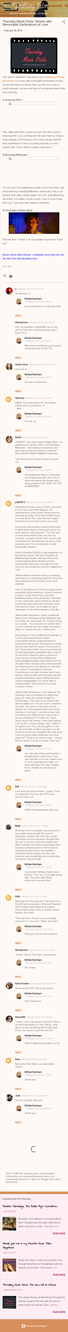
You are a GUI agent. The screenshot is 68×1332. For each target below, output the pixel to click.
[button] (63, 22)
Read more (59, 1233)
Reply (18, 315)
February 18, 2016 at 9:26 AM (35, 437)
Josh (17, 1095)
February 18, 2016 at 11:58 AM (35, 826)
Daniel (18, 437)
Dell (17, 786)
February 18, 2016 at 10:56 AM (33, 786)
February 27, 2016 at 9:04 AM (34, 1096)
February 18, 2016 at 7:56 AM (38, 398)
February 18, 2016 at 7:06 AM (42, 322)
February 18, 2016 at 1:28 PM (38, 302)
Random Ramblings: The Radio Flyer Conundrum (30, 1206)
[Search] (63, 6)
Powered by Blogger (36, 1326)
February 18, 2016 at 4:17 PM (34, 896)
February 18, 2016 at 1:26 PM (38, 805)
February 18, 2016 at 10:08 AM (39, 502)
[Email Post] (11, 277)
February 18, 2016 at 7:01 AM (31, 289)
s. (16, 288)
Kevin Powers (22, 983)
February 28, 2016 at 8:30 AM (38, 1108)
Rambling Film (29, 7)
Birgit (17, 825)
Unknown (20, 398)
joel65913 (20, 502)
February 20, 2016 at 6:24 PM (33, 1059)
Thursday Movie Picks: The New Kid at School (29, 1285)
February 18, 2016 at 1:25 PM (38, 867)
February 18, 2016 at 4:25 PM (42, 950)
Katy (17, 1059)
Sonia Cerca (21, 364)
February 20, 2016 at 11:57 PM (39, 1075)
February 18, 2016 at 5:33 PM (43, 983)
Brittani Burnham (33, 298)
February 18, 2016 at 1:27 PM (38, 749)
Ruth (17, 896)
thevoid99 (20, 1017)
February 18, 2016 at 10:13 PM (39, 929)
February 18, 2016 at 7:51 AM (42, 364)
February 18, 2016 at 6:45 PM (39, 1017)
